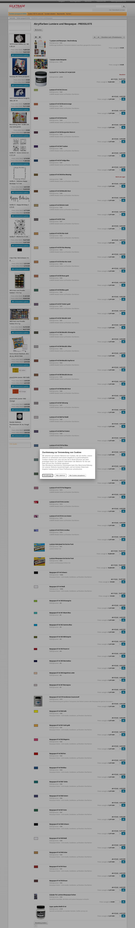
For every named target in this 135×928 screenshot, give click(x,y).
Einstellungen (47, 475)
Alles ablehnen (60, 475)
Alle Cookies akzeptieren (77, 475)
